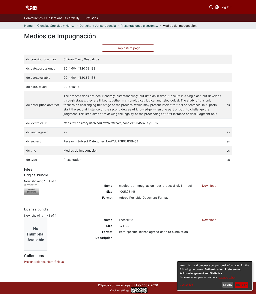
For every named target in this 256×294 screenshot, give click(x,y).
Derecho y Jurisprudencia (97, 25)
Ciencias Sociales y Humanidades (56, 25)
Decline (227, 284)
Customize (186, 284)
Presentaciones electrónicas (139, 25)
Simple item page (128, 48)
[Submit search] (211, 7)
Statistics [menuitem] (91, 18)
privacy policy (226, 277)
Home (28, 25)
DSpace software (110, 285)
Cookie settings (119, 290)
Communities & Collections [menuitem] (43, 18)
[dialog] (214, 275)
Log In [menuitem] (225, 7)
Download (209, 185)
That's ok (241, 284)
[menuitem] (217, 7)
